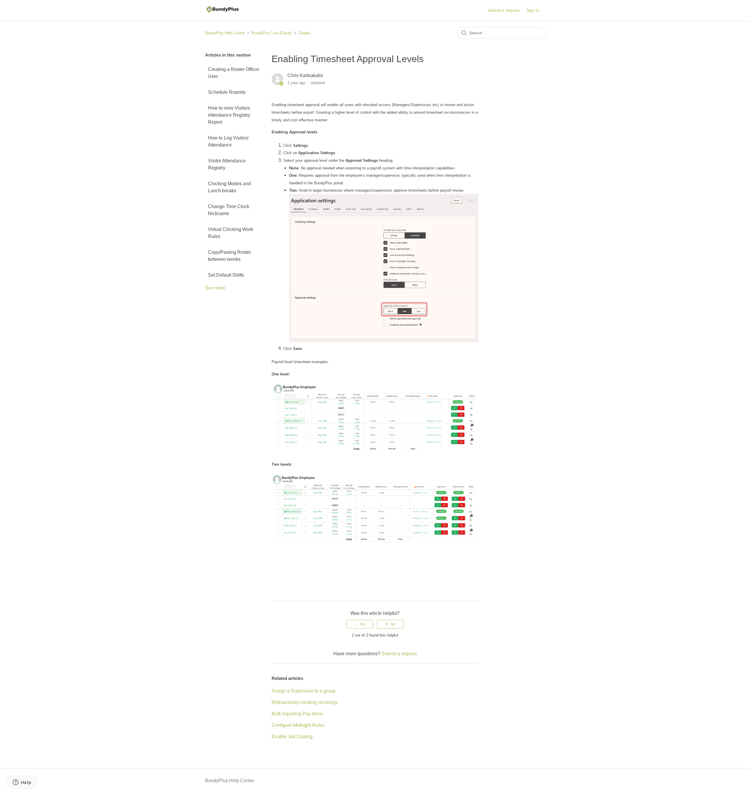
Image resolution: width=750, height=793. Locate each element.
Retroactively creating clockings (305, 702)
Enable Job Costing (292, 736)
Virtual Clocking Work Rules (230, 233)
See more (215, 287)
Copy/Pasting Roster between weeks (229, 256)
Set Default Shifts (226, 275)
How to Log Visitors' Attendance (228, 141)
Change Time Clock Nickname (228, 210)
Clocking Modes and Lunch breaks (229, 187)
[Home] (222, 13)
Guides (305, 33)
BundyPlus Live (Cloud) (272, 33)
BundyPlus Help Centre (225, 33)
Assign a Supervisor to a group (303, 690)
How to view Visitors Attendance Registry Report (229, 115)
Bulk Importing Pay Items (297, 713)
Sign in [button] (532, 10)
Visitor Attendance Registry (227, 164)
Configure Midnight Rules (298, 725)
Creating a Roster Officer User (233, 73)
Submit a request (503, 10)
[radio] (360, 624)
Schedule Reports (227, 92)
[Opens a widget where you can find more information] (22, 782)
